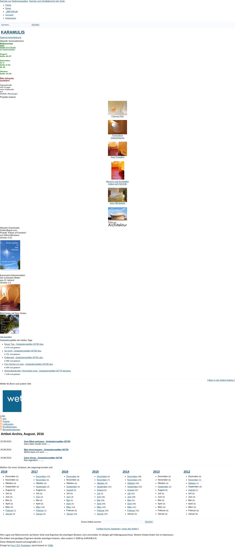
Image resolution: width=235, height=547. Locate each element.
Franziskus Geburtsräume (117, 136)
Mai (68, 500)
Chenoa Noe (117, 116)
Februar (9, 510)
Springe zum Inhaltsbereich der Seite (47, 1)
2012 (187, 471)
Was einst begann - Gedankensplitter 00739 (46, 449)
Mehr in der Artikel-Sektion (221, 380)
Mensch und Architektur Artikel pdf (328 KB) (117, 182)
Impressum (10, 18)
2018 (4, 471)
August (69, 490)
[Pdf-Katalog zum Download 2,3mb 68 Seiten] (10, 310)
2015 (95, 471)
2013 (156, 471)
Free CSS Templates (20, 545)
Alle (4, 419)
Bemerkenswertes (11, 429)
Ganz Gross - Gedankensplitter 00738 (43, 458)
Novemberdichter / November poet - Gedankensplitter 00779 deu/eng (37, 371)
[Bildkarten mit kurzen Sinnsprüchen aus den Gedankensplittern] (9, 333)
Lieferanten (8, 424)
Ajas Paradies (117, 157)
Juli (98, 493)
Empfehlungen (10, 427)
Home (8, 5)
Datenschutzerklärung (10, 37)
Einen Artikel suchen (91, 522)
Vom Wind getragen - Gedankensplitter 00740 (47, 441)
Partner (6, 421)
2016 (65, 471)
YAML (50, 545)
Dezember (41, 476)
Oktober (100, 483)
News (8, 8)
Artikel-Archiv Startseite (108, 529)
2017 (34, 471)
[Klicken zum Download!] (10, 270)
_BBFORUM (11, 11)
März (38, 507)
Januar (8, 514)
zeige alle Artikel (129, 529)
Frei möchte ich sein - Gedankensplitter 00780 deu (28, 364)
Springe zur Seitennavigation (14, 1)
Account (9, 15)
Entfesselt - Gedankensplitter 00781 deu (23, 357)
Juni (38, 497)
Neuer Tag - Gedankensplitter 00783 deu (24, 344)
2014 (126, 471)
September (41, 486)
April (68, 504)
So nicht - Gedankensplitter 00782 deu (22, 351)
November (41, 480)
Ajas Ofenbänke (117, 203)
